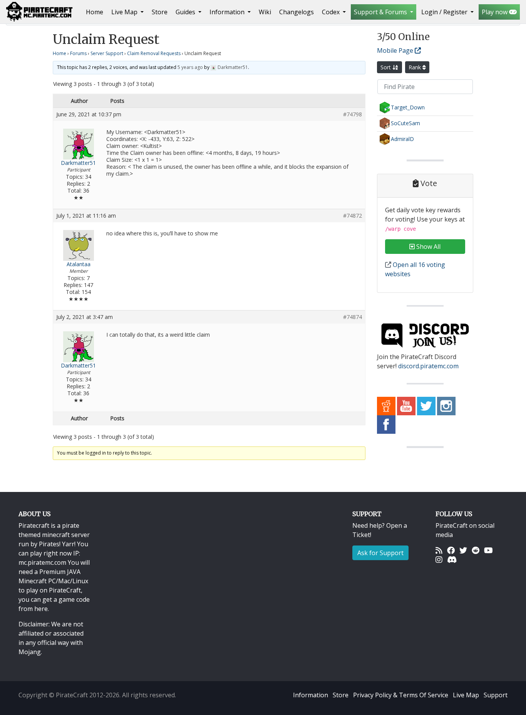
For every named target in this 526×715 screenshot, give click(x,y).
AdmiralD (402, 139)
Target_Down (408, 107)
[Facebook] (451, 550)
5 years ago (190, 67)
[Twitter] (463, 550)
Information (310, 695)
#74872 (352, 215)
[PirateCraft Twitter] (426, 405)
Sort (386, 67)
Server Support (106, 53)
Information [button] (227, 12)
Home (96, 11)
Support (496, 695)
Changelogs (296, 12)
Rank (415, 67)
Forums (78, 53)
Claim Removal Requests (154, 53)
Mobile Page (396, 50)
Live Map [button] (125, 12)
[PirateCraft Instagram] (446, 405)
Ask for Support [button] (380, 553)
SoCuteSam (405, 123)
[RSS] (439, 550)
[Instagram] (439, 559)
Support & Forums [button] (381, 12)
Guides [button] (186, 12)
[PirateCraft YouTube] (406, 405)
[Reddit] (475, 550)
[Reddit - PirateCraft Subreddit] (386, 405)
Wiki (265, 12)
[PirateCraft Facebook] (386, 424)
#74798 (352, 114)
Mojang (29, 652)
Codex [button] (331, 12)
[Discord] (452, 559)
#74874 (352, 317)
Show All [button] (428, 246)
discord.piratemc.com (428, 366)
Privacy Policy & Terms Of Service (400, 695)
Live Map (466, 695)
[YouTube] (488, 550)
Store (160, 12)
